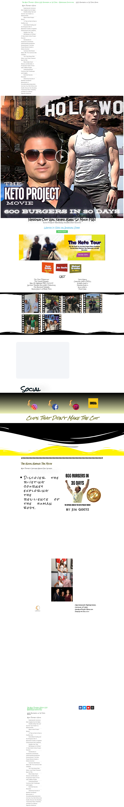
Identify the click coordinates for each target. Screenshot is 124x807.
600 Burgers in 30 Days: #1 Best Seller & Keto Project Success (28, 36)
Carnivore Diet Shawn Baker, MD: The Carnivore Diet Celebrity (29, 52)
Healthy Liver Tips (28, 32)
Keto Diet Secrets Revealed (27, 76)
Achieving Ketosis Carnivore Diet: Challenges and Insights (28, 71)
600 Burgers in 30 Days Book (87, 2)
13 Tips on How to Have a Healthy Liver (29, 22)
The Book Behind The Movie (36, 463)
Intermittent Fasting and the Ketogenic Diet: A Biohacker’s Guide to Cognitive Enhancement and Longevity (29, 27)
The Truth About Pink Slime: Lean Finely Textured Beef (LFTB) (28, 58)
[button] (29, 5)
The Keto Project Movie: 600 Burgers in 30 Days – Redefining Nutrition (48, 2)
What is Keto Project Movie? (27, 18)
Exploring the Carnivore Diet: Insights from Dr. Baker (28, 9)
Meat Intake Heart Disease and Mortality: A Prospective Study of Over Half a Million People (28, 64)
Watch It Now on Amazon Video (62, 227)
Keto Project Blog (29, 5)
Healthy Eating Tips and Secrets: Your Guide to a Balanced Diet (28, 13)
